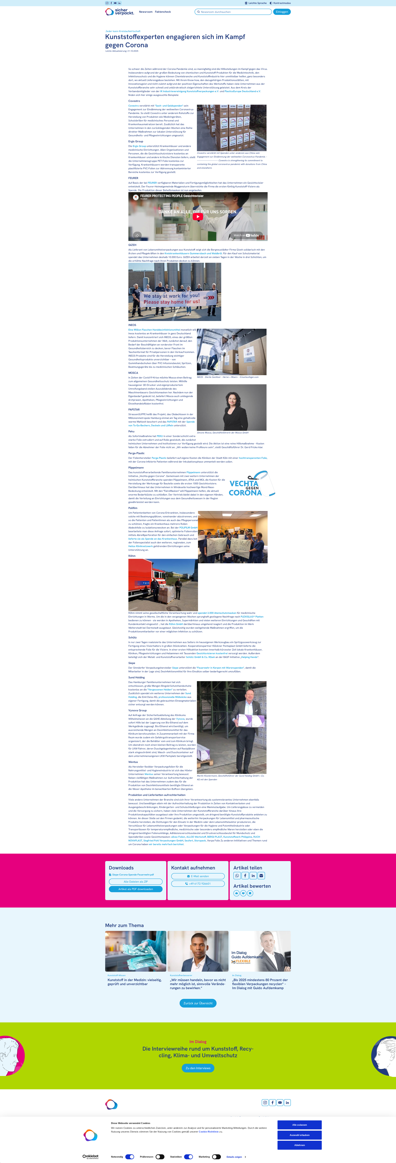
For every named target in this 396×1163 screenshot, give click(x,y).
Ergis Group (139, 146)
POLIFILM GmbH (188, 527)
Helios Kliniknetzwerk (140, 546)
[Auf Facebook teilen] (245, 875)
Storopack (200, 840)
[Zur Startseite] (119, 11)
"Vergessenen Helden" (159, 689)
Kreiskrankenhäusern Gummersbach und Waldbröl (193, 253)
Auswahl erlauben (300, 1135)
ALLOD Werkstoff (196, 836)
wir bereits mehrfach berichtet (166, 844)
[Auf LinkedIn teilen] (253, 875)
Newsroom (146, 11)
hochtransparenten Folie (253, 458)
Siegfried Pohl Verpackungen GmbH (163, 840)
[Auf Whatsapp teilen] (237, 875)
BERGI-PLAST (214, 836)
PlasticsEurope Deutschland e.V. (243, 91)
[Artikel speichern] (250, 893)
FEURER (152, 182)
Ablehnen (299, 1145)
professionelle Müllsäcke (173, 697)
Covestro (133, 105)
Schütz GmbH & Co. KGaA (200, 657)
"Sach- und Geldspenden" (169, 105)
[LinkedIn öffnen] (119, 3)
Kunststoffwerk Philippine (237, 836)
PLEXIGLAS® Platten (252, 616)
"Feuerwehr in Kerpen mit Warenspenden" (220, 667)
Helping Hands (249, 657)
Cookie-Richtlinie (209, 1131)
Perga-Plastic (159, 458)
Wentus (148, 774)
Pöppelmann (193, 472)
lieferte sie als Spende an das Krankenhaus (152, 538)
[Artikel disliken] (243, 893)
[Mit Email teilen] (261, 875)
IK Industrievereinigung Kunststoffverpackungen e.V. (189, 91)
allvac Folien (178, 836)
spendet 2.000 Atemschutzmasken (217, 613)
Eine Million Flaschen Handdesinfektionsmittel (154, 329)
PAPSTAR (172, 421)
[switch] (160, 1156)
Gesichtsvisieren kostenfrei (212, 653)
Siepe (175, 667)
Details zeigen (234, 1157)
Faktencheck (163, 11)
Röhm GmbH (176, 624)
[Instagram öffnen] (107, 3)
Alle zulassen (299, 1125)
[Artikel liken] (236, 893)
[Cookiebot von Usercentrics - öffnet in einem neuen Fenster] (90, 1157)
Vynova (180, 718)
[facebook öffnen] (111, 3)
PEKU (160, 436)
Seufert (189, 840)
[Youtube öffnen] (115, 3)
